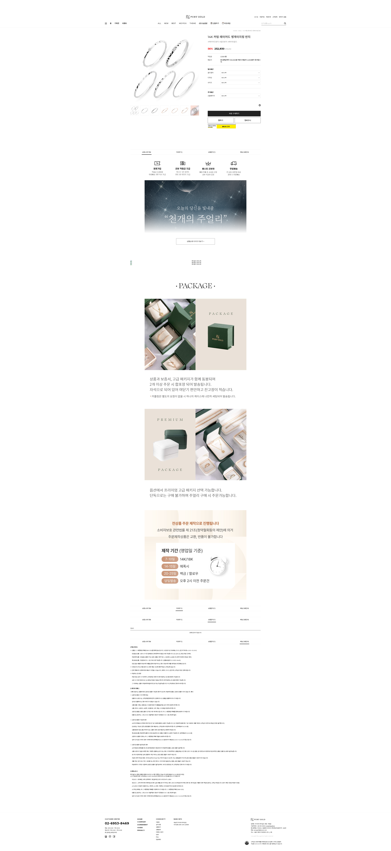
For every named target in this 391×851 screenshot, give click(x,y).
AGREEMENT (142, 825)
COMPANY (141, 822)
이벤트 (124, 23)
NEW (166, 23)
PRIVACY (141, 830)
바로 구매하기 (234, 114)
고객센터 (274, 17)
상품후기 (158, 827)
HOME (235, 30)
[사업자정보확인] (270, 826)
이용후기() (179, 152)
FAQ (157, 837)
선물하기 (216, 23)
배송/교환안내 (244, 152)
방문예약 (158, 839)
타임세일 (227, 23)
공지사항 (158, 824)
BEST (173, 23)
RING (240, 30)
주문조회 (268, 17)
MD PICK (183, 23)
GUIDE (140, 827)
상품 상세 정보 (146, 152)
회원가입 (262, 17)
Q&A (157, 834)
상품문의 (158, 829)
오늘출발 (204, 23)
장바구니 (282, 17)
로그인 (256, 17)
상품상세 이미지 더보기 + (195, 241)
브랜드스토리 (159, 832)
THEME (193, 23)
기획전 (117, 23)
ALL (159, 23)
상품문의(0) (211, 152)
